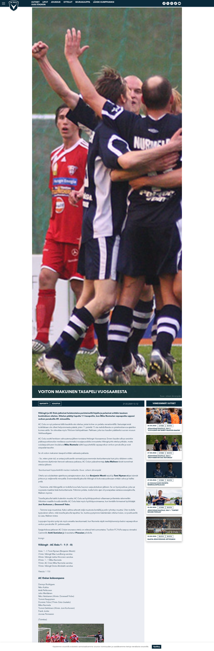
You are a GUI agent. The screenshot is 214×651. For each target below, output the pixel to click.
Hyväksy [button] (156, 647)
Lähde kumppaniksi (103, 2)
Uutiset (35, 2)
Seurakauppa (82, 2)
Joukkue (56, 2)
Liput (45, 2)
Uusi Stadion (38, 4)
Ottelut (68, 2)
